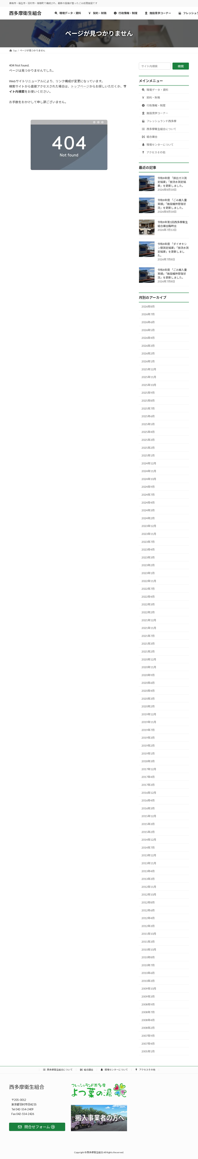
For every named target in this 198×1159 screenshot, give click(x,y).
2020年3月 (148, 698)
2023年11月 (149, 533)
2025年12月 (149, 369)
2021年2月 (148, 651)
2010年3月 (148, 980)
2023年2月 (148, 565)
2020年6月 (148, 682)
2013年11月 (149, 863)
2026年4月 (148, 337)
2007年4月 (148, 1043)
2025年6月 (148, 416)
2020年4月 (148, 690)
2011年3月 (148, 941)
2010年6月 (148, 973)
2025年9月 (148, 392)
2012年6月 (148, 910)
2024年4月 (148, 502)
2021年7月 (148, 635)
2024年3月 (148, 510)
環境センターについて (160, 144)
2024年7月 (148, 494)
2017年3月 (148, 784)
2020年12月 (149, 659)
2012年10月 (149, 894)
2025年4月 (148, 431)
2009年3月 (148, 996)
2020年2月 (148, 706)
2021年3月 (148, 643)
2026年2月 (148, 353)
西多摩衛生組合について (161, 129)
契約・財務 (153, 97)
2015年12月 (149, 816)
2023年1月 (148, 573)
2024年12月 (149, 463)
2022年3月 (148, 604)
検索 (181, 66)
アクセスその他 (155, 152)
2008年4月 (148, 1020)
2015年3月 (148, 824)
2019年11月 (149, 722)
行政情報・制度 (156, 105)
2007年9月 (148, 1035)
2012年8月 (148, 902)
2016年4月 (148, 800)
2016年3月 (148, 808)
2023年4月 (148, 549)
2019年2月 (148, 745)
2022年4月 (148, 596)
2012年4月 (148, 918)
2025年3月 (148, 439)
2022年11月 (149, 581)
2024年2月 (148, 518)
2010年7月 (148, 965)
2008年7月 (148, 1012)
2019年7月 (148, 730)
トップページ (80, 86)
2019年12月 (149, 714)
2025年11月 (149, 377)
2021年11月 (149, 628)
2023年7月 (148, 541)
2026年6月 (148, 322)
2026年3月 (148, 345)
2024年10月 (149, 479)
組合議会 (151, 136)
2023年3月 (148, 557)
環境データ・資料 (157, 89)
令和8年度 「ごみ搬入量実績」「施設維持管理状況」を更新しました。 (172, 203)
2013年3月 (148, 878)
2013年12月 (149, 855)
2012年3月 (148, 926)
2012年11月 (149, 886)
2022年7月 (148, 588)
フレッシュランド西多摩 (161, 121)
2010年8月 (148, 957)
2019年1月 (148, 753)
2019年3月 (148, 737)
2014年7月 (148, 847)
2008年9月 (148, 1004)
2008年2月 (148, 1027)
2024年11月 (149, 471)
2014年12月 (149, 839)
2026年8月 (148, 306)
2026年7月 (148, 314)
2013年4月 (148, 871)
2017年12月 (149, 769)
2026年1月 (148, 361)
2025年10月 (149, 385)
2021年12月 (149, 620)
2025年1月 (148, 455)
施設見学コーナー (157, 113)
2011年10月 (149, 933)
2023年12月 (149, 526)
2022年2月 (148, 612)
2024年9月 (148, 486)
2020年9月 (148, 675)
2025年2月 (148, 447)
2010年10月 (149, 949)
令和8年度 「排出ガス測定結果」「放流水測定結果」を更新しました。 (172, 181)
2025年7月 (148, 408)
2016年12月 (149, 792)
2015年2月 (148, 832)
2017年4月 (148, 776)
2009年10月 (149, 988)
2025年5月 (148, 424)
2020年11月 (149, 667)
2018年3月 (148, 761)
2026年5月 (148, 330)
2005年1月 (148, 1051)
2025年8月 (148, 400)
